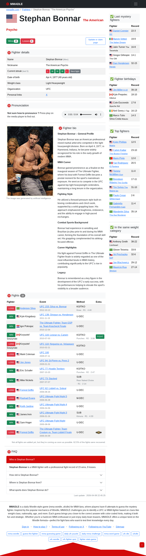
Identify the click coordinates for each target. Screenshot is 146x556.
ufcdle (135, 534)
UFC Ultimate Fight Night (52, 421)
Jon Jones (25, 362)
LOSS (11, 308)
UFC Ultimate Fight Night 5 (53, 396)
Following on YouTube (100, 527)
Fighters (26, 9)
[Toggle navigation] (136, 4)
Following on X (76, 527)
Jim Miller (120, 90)
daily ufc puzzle (71, 534)
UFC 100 (44, 352)
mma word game (111, 534)
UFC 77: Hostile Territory (52, 369)
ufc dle (126, 534)
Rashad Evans (27, 398)
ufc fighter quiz (69, 539)
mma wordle (13, 534)
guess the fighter (30, 534)
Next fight (75, 71)
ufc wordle (54, 539)
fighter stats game (88, 539)
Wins (12, 41)
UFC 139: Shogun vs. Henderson (56, 314)
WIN (11, 316)
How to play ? (40, 527)
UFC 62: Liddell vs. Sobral (53, 388)
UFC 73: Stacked (48, 378)
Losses (27, 41)
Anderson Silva (28, 308)
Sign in (25, 527)
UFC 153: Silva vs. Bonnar (53, 306)
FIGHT (100, 336)
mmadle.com (12, 9)
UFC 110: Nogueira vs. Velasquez (57, 344)
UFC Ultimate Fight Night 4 (53, 404)
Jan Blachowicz (121, 262)
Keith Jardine (27, 406)
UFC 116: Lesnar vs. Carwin (54, 335)
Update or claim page (95, 41)
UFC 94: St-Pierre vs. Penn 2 (54, 360)
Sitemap (120, 527)
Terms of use (58, 527)
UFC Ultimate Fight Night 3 (53, 412)
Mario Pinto (119, 158)
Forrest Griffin (27, 390)
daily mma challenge (91, 534)
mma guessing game (51, 534)
